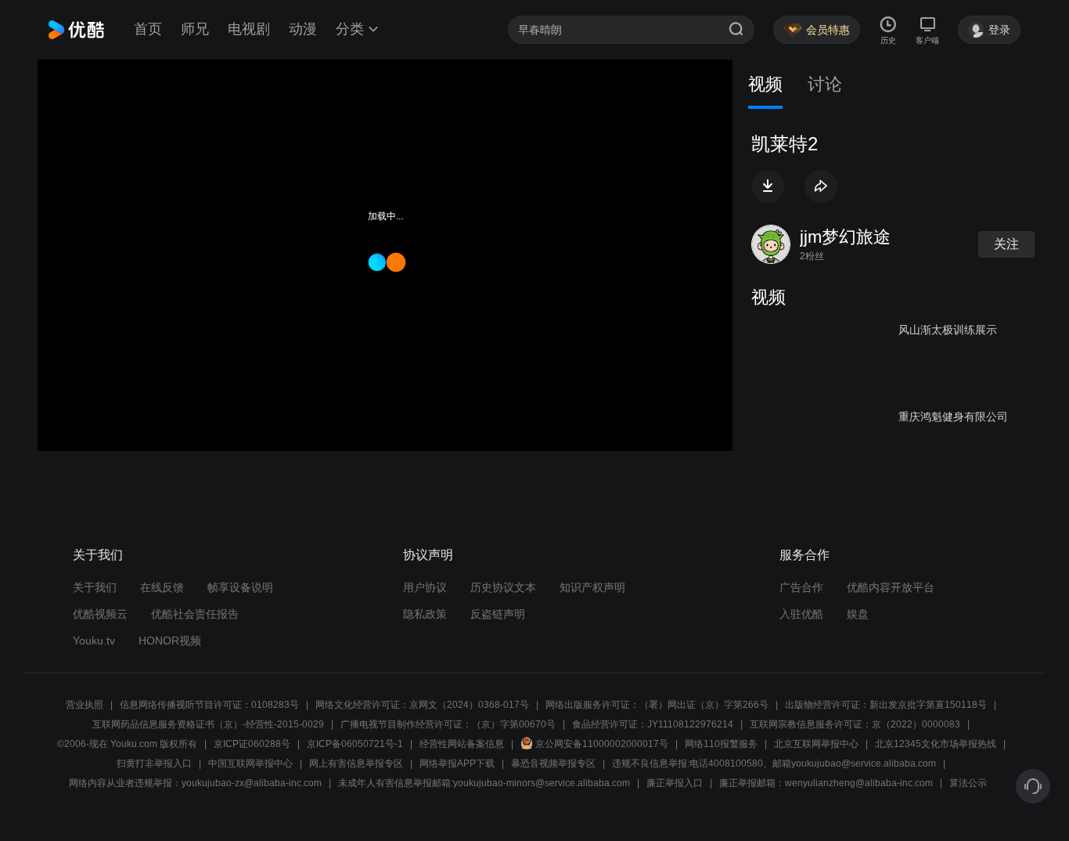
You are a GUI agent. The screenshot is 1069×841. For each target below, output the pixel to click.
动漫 (303, 29)
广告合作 (801, 587)
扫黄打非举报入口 (154, 763)
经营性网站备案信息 (461, 743)
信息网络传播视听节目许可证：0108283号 (209, 704)
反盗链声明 (497, 614)
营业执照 (84, 704)
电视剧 (249, 29)
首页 (148, 29)
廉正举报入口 (674, 783)
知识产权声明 (592, 587)
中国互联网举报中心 (250, 763)
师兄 (195, 29)
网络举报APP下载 (457, 763)
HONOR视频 (170, 640)
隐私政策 (425, 614)
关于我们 (95, 587)
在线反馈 (162, 587)
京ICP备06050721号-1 (355, 743)
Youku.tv (94, 640)
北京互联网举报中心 (816, 743)
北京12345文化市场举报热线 (935, 743)
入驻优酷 (801, 614)
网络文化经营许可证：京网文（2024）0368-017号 (422, 704)
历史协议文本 (503, 587)
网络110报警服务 (721, 743)
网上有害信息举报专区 (356, 763)
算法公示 (968, 783)
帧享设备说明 (240, 587)
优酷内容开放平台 (890, 587)
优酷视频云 (100, 614)
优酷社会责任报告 (195, 614)
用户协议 (425, 587)
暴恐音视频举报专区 (553, 763)
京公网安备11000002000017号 (601, 743)
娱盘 (858, 614)
